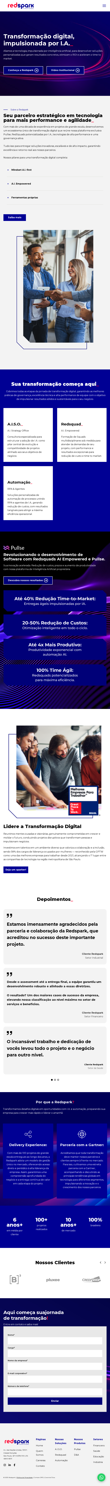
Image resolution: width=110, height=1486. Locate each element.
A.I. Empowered (21, 183)
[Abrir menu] (104, 5)
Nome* (11, 1335)
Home (39, 1445)
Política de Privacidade (25, 1477)
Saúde (96, 1451)
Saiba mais (14, 217)
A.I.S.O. (58, 1449)
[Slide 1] (52, 1080)
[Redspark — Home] (20, 5)
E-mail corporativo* (17, 1373)
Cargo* (11, 1348)
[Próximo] (105, 1262)
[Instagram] (4, 1465)
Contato (40, 1466)
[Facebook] (14, 1465)
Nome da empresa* (18, 1360)
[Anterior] (100, 1262)
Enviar (55, 1401)
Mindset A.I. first (21, 170)
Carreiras (40, 1460)
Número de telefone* (18, 1386)
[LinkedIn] (9, 1465)
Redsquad (60, 1454)
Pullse (77, 1449)
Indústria (98, 1462)
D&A (76, 1454)
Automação (61, 1460)
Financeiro (99, 1445)
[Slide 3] (58, 1080)
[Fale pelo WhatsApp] (101, 1477)
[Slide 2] (55, 1080)
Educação (98, 1456)
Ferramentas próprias (24, 197)
